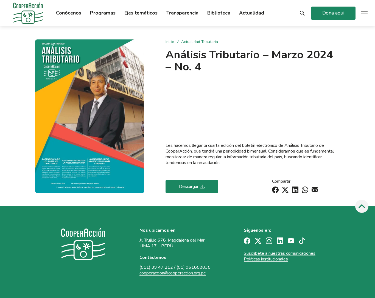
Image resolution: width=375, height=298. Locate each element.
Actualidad (251, 13)
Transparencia (182, 13)
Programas (103, 13)
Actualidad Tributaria (199, 41)
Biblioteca (218, 13)
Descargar (188, 187)
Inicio (170, 41)
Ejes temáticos (141, 13)
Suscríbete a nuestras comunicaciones (279, 253)
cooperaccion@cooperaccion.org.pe (172, 273)
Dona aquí (333, 13)
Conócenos (68, 13)
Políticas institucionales (266, 259)
